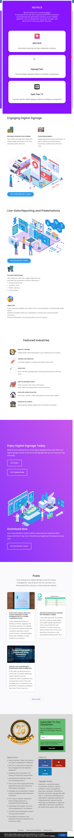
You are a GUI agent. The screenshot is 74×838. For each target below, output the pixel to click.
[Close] (71, 57)
